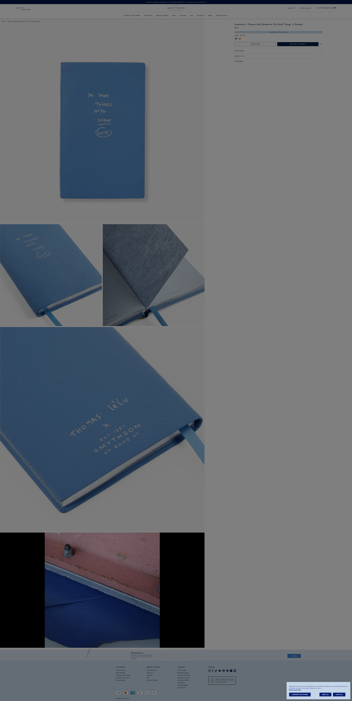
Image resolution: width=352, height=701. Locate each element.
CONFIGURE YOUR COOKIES (300, 694)
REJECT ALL (325, 694)
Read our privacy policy (295, 690)
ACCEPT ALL (339, 694)
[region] (318, 691)
